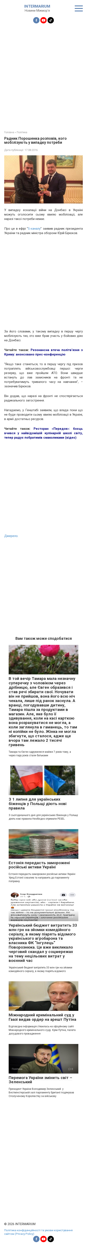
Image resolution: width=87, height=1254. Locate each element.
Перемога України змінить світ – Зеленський (40, 1080)
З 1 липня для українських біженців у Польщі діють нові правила (38, 804)
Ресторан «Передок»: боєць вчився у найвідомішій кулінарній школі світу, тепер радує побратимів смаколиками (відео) (43, 433)
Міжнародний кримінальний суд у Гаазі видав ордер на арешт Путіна (42, 1017)
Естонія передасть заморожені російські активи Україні (39, 865)
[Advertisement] (43, 74)
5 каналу (34, 228)
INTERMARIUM (37, 6)
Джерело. (11, 536)
